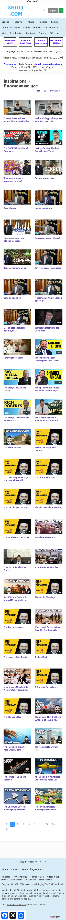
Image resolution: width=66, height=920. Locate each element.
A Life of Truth (41, 657)
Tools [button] (41, 33)
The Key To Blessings (45, 597)
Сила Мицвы (10, 208)
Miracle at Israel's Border (46, 567)
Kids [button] (25, 27)
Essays (18, 22)
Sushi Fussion (25, 64)
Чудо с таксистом (43, 208)
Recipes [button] (30, 33)
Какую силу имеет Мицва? (47, 238)
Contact (15, 869)
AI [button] (58, 33)
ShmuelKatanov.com (16, 904)
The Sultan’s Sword (12, 447)
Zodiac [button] (43, 22)
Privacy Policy (20, 877)
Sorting (54, 90)
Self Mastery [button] (51, 27)
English (57, 917)
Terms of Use (37, 877)
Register (6, 877)
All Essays (31, 880)
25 (47, 824)
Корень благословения (15, 268)
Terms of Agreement (32, 869)
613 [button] (51, 33)
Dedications (17, 880)
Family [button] (54, 22)
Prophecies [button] (16, 33)
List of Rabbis (45, 880)
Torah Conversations (13, 358)
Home (5, 869)
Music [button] (31, 22)
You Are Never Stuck (14, 627)
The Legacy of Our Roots (15, 657)
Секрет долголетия (44, 178)
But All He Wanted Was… (46, 537)
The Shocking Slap (12, 717)
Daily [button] (36, 27)
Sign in (53, 10)
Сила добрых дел (12, 298)
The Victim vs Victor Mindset (48, 507)
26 (53, 824)
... (40, 824)
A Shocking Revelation (45, 687)
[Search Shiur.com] (44, 10)
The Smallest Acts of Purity (16, 537)
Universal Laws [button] (10, 27)
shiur (53, 893)
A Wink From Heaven (44, 477)
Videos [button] (5, 22)
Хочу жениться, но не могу (48, 268)
